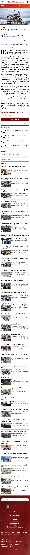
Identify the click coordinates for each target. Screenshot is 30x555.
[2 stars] (5, 115)
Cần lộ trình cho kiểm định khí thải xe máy (13, 270)
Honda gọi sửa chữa (6, 156)
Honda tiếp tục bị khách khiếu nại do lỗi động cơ (15, 146)
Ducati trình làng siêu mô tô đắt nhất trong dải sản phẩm (14, 442)
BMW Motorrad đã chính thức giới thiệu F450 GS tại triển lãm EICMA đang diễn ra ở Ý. (20, 490)
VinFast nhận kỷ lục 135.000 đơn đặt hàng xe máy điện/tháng (14, 247)
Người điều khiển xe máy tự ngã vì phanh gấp (14, 378)
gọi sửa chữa (4, 154)
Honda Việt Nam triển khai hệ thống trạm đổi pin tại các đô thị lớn (15, 236)
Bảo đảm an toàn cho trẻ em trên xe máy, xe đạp (14, 477)
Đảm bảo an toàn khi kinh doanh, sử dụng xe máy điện (13, 167)
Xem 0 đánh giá (15, 119)
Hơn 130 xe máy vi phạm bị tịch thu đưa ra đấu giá (14, 465)
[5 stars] (14, 115)
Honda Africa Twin (6, 159)
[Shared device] (24, 40)
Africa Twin (24, 156)
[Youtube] (16, 519)
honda (17, 154)
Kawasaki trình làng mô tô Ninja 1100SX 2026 (13, 431)
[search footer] (2, 499)
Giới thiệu (5, 512)
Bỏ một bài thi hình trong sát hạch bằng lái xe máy (14, 355)
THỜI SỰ (15, 6)
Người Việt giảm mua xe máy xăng (10, 324)
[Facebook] (14, 519)
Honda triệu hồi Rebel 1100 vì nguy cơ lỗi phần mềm (14, 136)
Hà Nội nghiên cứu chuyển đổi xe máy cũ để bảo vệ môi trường (14, 179)
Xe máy (3, 27)
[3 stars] (8, 115)
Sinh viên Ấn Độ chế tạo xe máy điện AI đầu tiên (14, 409)
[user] (27, 2)
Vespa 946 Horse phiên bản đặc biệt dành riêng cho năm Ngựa (14, 281)
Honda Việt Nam (5, 57)
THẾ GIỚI (25, 6)
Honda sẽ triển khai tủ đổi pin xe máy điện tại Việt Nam (14, 454)
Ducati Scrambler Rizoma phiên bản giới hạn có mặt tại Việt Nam (14, 259)
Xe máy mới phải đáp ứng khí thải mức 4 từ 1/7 (14, 344)
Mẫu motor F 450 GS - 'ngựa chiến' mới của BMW (14, 487)
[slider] (15, 20)
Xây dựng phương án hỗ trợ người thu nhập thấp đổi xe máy (14, 190)
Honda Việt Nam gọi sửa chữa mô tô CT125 (13, 314)
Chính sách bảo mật (22, 512)
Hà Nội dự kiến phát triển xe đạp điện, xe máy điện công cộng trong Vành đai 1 (14, 224)
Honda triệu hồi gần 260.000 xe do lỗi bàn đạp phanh (15, 131)
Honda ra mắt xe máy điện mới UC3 (11, 388)
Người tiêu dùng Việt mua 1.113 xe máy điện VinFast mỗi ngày (13, 293)
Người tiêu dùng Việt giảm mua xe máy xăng (13, 304)
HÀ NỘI (20, 6)
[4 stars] (11, 115)
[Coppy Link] (27, 40)
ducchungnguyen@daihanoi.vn (9, 36)
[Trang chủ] (10, 6)
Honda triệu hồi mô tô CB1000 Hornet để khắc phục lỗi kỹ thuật (14, 420)
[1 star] (2, 115)
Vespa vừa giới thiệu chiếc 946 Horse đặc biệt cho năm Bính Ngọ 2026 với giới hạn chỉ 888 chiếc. (19, 285)
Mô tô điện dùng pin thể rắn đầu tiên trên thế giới (14, 398)
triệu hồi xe (11, 154)
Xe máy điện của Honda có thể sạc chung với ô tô (15, 141)
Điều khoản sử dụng (13, 512)
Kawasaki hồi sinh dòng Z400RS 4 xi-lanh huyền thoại (14, 366)
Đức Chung (6, 34)
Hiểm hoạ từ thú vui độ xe (8, 201)
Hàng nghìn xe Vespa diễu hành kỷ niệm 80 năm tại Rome (14, 212)
